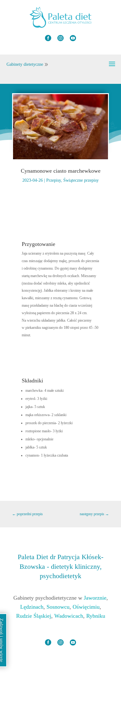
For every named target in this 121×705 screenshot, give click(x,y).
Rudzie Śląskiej (33, 616)
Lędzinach (31, 607)
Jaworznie (95, 598)
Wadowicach (68, 616)
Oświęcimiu (86, 607)
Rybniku (95, 616)
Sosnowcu (58, 607)
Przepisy (53, 180)
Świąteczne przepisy (81, 180)
